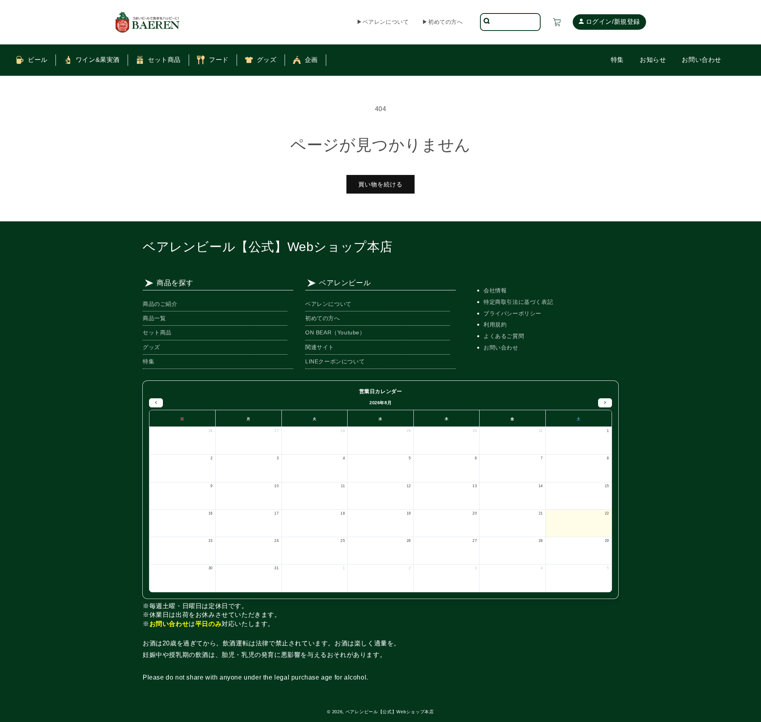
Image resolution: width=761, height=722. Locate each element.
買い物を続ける (380, 184)
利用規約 (495, 324)
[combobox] (515, 22)
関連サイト (319, 347)
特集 (148, 361)
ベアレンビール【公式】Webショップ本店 (268, 247)
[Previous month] (156, 402)
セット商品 (157, 332)
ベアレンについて (328, 304)
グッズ (151, 347)
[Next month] (605, 402)
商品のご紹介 (160, 304)
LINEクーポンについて (335, 361)
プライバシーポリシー (512, 313)
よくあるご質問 (504, 336)
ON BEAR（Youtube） (335, 332)
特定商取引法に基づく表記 (518, 302)
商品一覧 (154, 318)
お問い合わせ (501, 347)
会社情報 (495, 290)
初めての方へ (322, 318)
